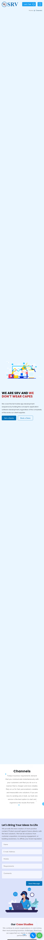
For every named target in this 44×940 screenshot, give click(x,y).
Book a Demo (25, 418)
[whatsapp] (39, 935)
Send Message (34, 883)
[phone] (33, 935)
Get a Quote (9, 418)
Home (31, 10)
